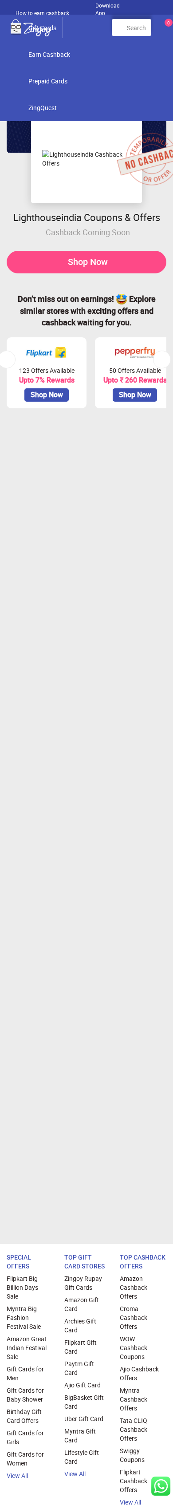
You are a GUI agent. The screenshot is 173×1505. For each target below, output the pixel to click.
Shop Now (88, 262)
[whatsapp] (161, 1486)
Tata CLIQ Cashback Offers (133, 1429)
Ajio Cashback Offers (139, 1373)
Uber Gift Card (83, 1418)
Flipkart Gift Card (80, 1346)
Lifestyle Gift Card (81, 1456)
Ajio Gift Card (82, 1385)
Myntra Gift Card (80, 1435)
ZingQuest (42, 107)
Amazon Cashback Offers (133, 1287)
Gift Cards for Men (25, 1373)
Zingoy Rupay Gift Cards (83, 1283)
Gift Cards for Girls (25, 1437)
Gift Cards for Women (25, 1458)
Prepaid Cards (47, 81)
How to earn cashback (43, 12)
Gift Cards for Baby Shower (25, 1394)
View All (17, 1475)
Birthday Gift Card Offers (24, 1416)
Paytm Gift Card (79, 1368)
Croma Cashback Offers (133, 1317)
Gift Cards (42, 28)
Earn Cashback (49, 54)
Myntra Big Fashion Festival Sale (24, 1317)
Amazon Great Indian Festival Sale (27, 1348)
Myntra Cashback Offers (133, 1399)
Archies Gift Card (80, 1325)
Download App (107, 7)
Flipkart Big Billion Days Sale (22, 1287)
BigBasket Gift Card (84, 1401)
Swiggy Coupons (132, 1455)
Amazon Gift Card (81, 1304)
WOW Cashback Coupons (133, 1348)
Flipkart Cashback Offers (133, 1481)
